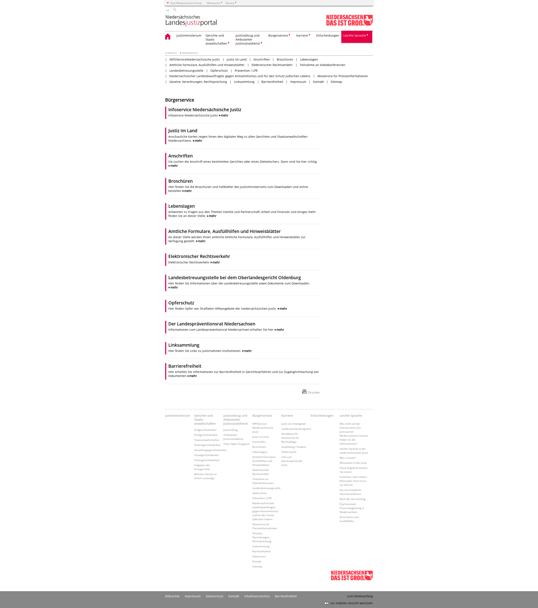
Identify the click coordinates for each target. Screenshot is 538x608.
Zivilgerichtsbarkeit (205, 429)
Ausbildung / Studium (293, 446)
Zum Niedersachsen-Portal (186, 3)
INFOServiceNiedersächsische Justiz (194, 59)
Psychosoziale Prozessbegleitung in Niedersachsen (352, 508)
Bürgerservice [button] (278, 35)
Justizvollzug (230, 429)
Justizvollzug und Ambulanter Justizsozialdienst (235, 420)
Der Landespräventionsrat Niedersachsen (211, 324)
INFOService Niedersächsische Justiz (262, 427)
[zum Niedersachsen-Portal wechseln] (349, 25)
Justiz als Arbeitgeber (293, 423)
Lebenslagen (309, 59)
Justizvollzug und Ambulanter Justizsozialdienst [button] (248, 39)
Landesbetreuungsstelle (186, 71)
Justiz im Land (237, 59)
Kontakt (318, 82)
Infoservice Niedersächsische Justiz (204, 109)
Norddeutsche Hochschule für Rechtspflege (290, 437)
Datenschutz (214, 596)
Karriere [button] (302, 35)
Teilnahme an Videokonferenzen (322, 65)
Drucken (314, 392)
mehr (224, 115)
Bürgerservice (190, 53)
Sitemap (336, 82)
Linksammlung (244, 82)
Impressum (298, 82)
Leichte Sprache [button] (354, 35)
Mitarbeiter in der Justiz (353, 462)
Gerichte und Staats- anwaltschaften (205, 420)
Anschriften (261, 59)
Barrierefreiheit (272, 82)
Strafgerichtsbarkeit (206, 434)
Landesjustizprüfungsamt (296, 428)
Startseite (171, 53)
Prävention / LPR (246, 71)
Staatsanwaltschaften (206, 439)
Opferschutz (219, 71)
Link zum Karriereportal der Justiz (292, 461)
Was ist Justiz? (348, 457)
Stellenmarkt (288, 451)
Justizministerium (189, 35)
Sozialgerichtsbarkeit (206, 455)
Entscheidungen (327, 35)
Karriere (287, 416)
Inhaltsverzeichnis (257, 596)
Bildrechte (172, 596)
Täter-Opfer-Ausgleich (236, 443)
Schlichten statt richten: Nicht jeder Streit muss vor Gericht (353, 480)
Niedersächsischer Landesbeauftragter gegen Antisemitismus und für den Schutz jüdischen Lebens (239, 76)
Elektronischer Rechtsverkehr (272, 65)
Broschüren (285, 59)
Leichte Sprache (351, 416)
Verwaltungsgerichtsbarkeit (210, 450)
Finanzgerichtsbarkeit (206, 460)
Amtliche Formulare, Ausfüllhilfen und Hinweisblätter (207, 65)
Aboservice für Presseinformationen (342, 76)
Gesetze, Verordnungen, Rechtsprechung (198, 82)
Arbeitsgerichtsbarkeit (207, 445)
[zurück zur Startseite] (191, 21)
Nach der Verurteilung (352, 499)
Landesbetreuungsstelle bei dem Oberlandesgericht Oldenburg (234, 277)
